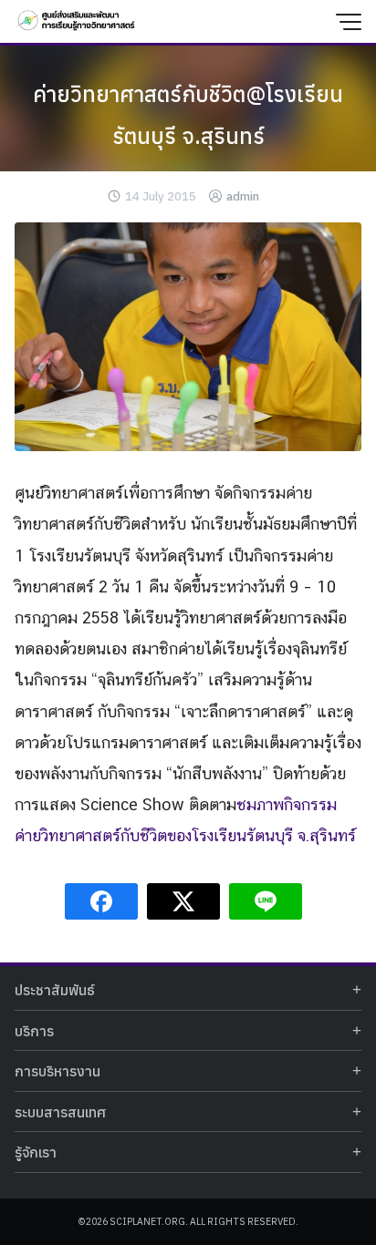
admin (242, 196)
